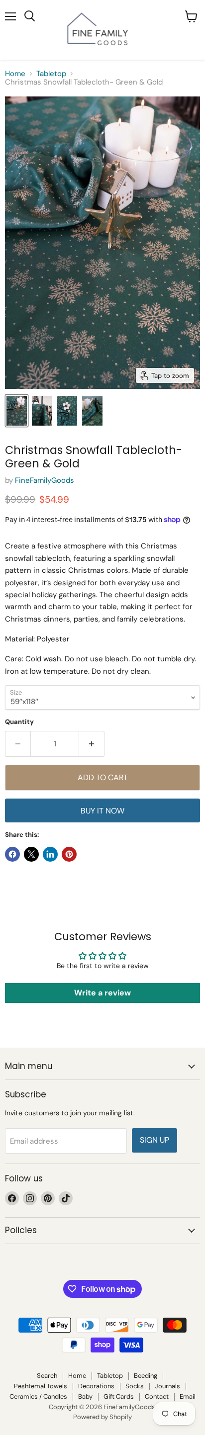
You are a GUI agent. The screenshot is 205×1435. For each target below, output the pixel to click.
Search (47, 1375)
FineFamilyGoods (44, 480)
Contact (157, 1396)
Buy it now (102, 811)
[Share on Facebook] (12, 854)
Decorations (96, 1386)
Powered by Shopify (102, 1417)
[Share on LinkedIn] (50, 854)
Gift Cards (118, 1396)
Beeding (145, 1375)
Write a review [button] (102, 992)
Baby (85, 1396)
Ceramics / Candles (38, 1396)
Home (15, 74)
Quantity (19, 721)
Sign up (154, 1140)
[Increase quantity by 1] (91, 744)
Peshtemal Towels (40, 1386)
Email (188, 1396)
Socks (134, 1386)
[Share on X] (31, 854)
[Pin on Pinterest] (69, 854)
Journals (167, 1386)
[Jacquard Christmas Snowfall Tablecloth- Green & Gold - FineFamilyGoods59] (16, 411)
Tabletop (51, 74)
